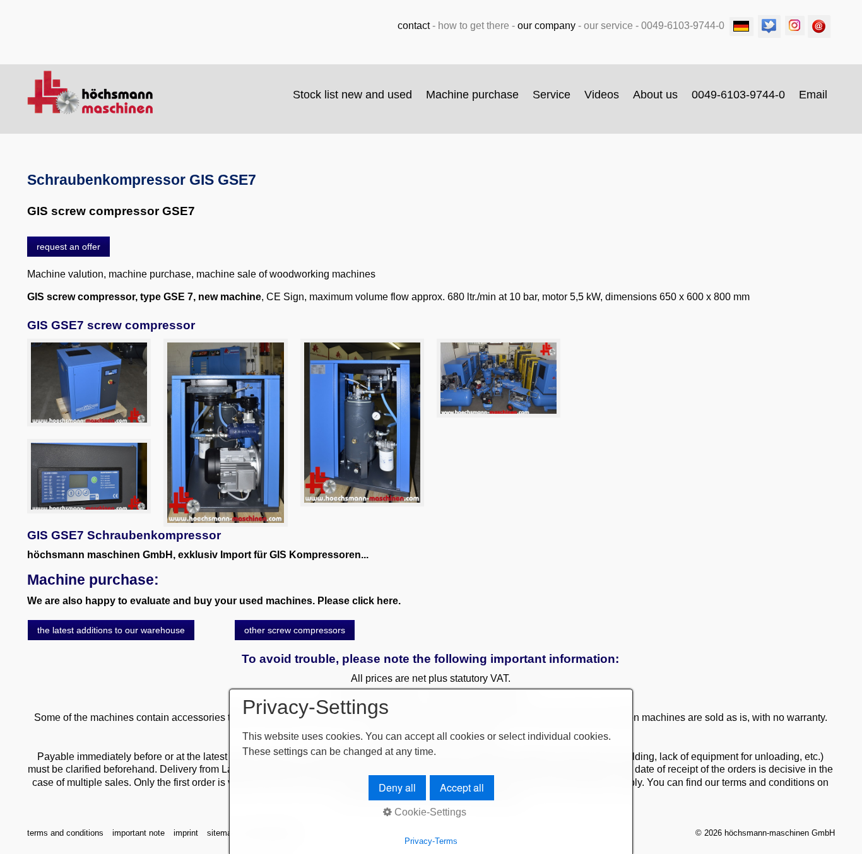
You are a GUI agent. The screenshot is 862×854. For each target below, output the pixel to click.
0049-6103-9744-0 (738, 94)
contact (414, 25)
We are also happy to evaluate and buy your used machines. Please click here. (214, 600)
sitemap (221, 833)
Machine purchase (472, 94)
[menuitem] (353, 94)
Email (813, 94)
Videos (601, 94)
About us (655, 94)
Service (551, 94)
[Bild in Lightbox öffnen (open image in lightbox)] (89, 382)
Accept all (462, 787)
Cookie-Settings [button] (429, 812)
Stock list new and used (352, 94)
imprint (186, 833)
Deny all (397, 787)
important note (138, 833)
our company (546, 25)
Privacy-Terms (431, 841)
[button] (68, 247)
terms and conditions (65, 833)
